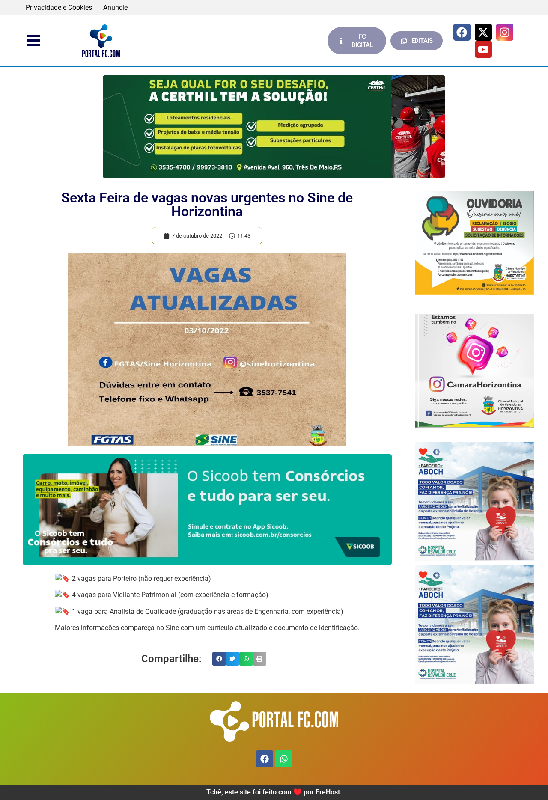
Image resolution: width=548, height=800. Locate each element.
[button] (219, 659)
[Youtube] (483, 49)
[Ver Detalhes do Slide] (274, 126)
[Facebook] (462, 32)
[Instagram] (504, 32)
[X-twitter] (483, 32)
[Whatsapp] (283, 758)
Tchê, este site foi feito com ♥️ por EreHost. (274, 792)
